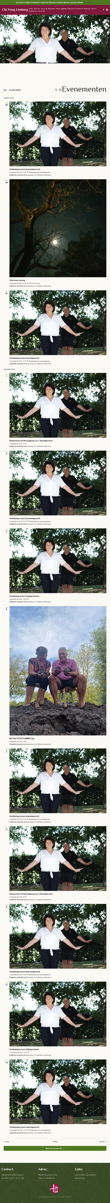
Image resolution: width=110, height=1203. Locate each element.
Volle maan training (17, 280)
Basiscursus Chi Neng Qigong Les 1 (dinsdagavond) (30, 440)
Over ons (37, 9)
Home (31, 9)
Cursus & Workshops (48, 9)
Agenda (63, 9)
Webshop (87, 9)
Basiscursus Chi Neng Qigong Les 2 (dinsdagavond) (30, 894)
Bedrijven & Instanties (75, 9)
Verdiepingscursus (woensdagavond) (24, 169)
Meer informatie (89, 2)
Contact (93, 9)
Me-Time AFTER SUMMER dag (21, 738)
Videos (58, 9)
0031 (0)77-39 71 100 (14, 1178)
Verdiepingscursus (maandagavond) (24, 358)
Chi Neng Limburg (15, 9)
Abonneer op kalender (54, 1148)
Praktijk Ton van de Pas (37, 11)
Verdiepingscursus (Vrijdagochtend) (24, 596)
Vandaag (55, 1141)
